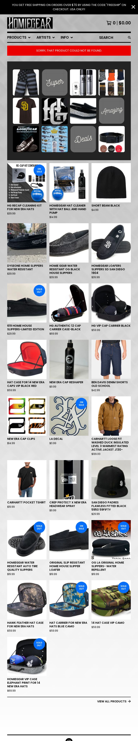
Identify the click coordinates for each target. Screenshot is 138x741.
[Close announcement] (133, 7)
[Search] (129, 37)
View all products (111, 701)
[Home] (30, 23)
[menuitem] (19, 37)
